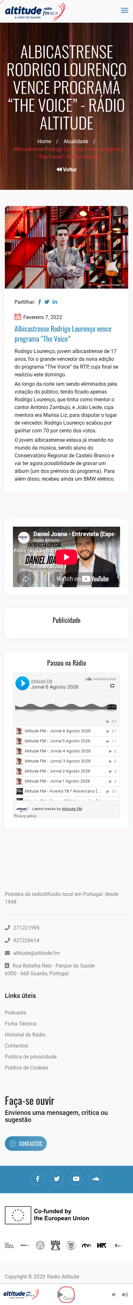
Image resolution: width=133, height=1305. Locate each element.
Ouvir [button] (69, 1294)
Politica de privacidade (30, 1057)
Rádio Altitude (63, 1277)
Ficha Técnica (20, 1024)
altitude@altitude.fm (36, 953)
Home (44, 141)
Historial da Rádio (25, 1035)
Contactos (16, 1046)
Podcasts (15, 1013)
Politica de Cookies (26, 1068)
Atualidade (76, 141)
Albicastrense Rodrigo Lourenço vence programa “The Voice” (63, 333)
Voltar (69, 169)
